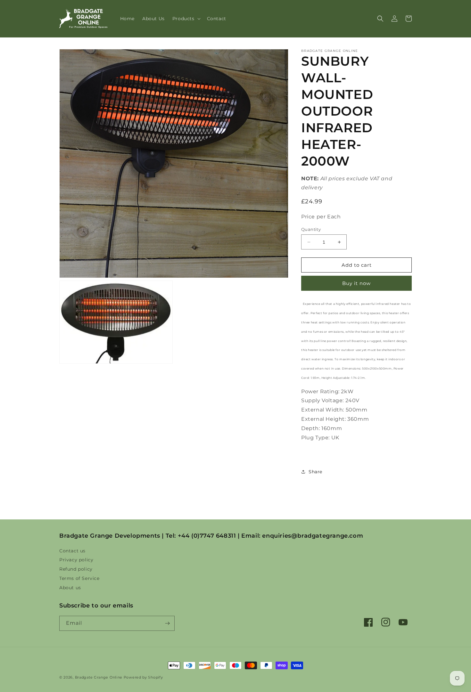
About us (70, 587)
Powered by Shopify (143, 677)
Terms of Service (79, 578)
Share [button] (315, 472)
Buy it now (356, 283)
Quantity (311, 229)
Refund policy (76, 569)
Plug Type (314, 438)
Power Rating (319, 391)
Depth (310, 428)
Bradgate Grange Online (98, 677)
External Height (323, 419)
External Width (322, 410)
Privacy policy (76, 560)
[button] (186, 18)
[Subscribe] (167, 623)
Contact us (72, 551)
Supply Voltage (322, 400)
